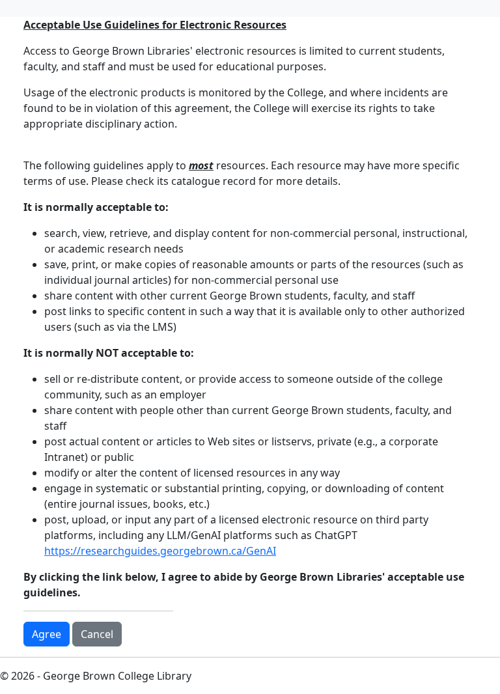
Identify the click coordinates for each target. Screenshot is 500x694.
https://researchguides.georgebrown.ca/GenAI (160, 551)
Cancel (97, 634)
